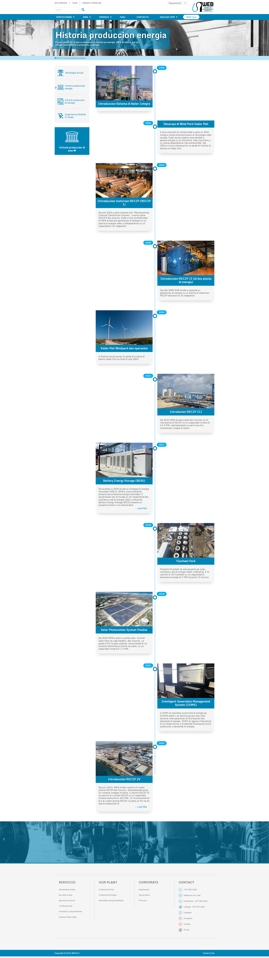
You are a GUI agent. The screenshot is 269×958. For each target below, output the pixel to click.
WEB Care (191, 17)
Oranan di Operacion (91, 3)
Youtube (187, 924)
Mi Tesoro (143, 900)
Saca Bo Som (167, 17)
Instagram (188, 918)
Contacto (143, 17)
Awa (85, 17)
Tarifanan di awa (65, 905)
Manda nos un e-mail (192, 895)
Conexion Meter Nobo (67, 917)
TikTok (186, 929)
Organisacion (144, 889)
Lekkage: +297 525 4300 (194, 906)
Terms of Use (208, 953)
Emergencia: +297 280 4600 (195, 901)
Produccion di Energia (107, 895)
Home (59, 58)
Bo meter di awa (65, 895)
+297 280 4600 (190, 889)
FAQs (122, 17)
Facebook (188, 912)
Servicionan (64, 17)
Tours (74, 3)
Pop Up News (144, 895)
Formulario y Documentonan (70, 911)
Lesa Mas (142, 508)
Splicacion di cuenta (67, 900)
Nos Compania (61, 3)
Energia (104, 17)
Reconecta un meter (67, 889)
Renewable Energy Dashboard (111, 900)
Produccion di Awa (106, 889)
